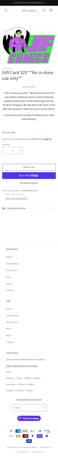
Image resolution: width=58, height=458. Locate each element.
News (8, 277)
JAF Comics (17, 447)
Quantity (6, 144)
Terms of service (37, 452)
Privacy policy (22, 452)
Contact (10, 290)
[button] (6, 10)
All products (12, 270)
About (9, 283)
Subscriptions (12, 263)
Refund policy (45, 447)
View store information (17, 198)
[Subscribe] (44, 407)
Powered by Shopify (30, 447)
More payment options (29, 182)
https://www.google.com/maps (21, 365)
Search (9, 257)
